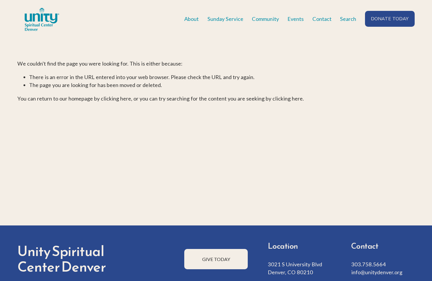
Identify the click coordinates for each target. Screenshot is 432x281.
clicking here (116, 98)
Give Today (216, 259)
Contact (321, 19)
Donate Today (389, 19)
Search (348, 19)
